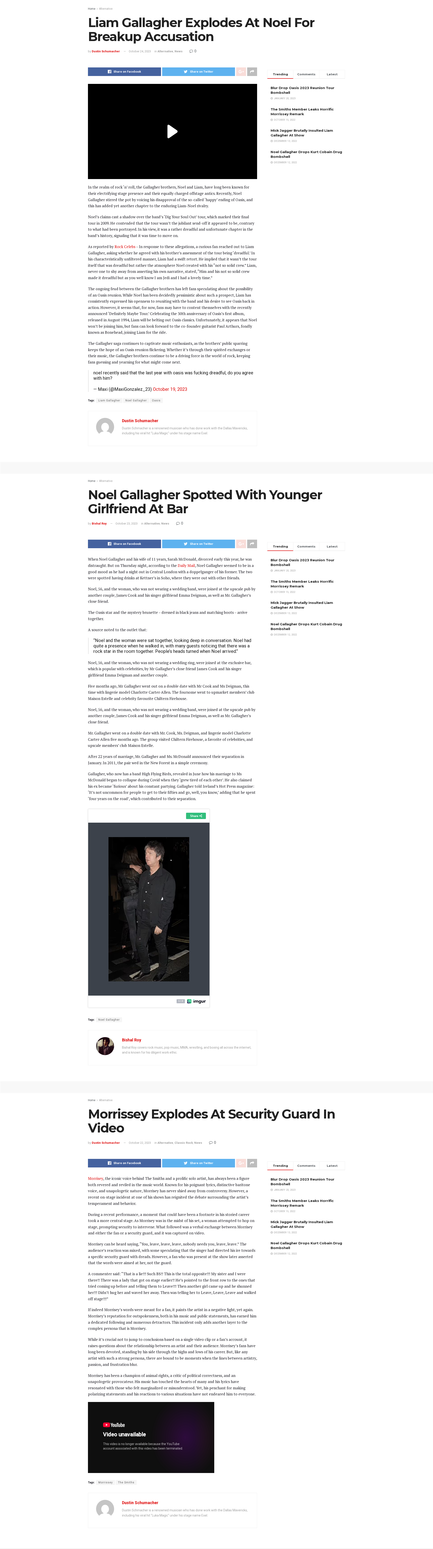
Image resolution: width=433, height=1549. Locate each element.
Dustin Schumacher (106, 51)
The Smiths (126, 1482)
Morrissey (105, 1482)
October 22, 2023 (140, 1142)
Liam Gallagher (109, 400)
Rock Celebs (125, 246)
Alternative (106, 8)
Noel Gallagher (136, 400)
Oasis (156, 400)
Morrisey (95, 1178)
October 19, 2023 (170, 389)
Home (91, 8)
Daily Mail (186, 565)
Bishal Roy (99, 523)
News (178, 51)
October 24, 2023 (140, 51)
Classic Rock (184, 1142)
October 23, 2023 (126, 523)
